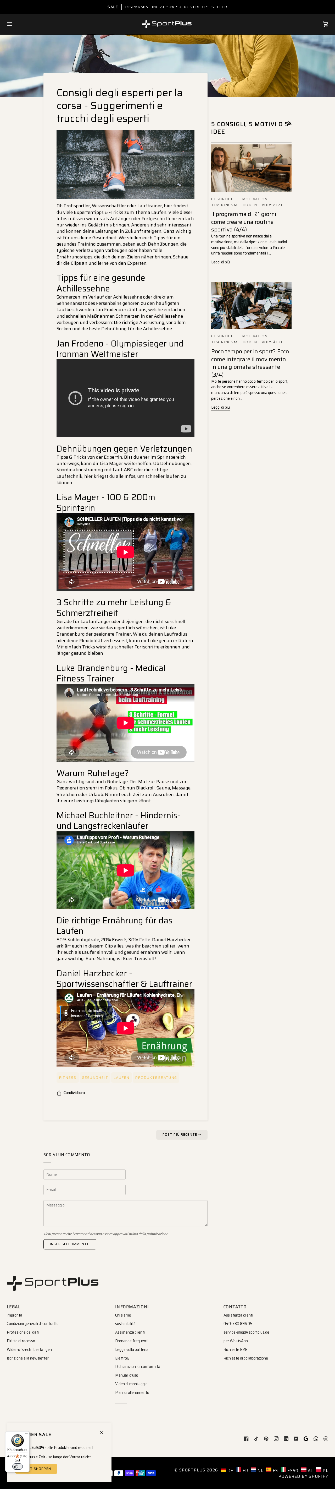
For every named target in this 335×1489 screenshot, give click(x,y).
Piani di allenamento (132, 1392)
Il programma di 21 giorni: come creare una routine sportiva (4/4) (244, 222)
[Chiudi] (103, 1430)
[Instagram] (276, 1438)
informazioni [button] (132, 1307)
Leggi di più (220, 262)
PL (324, 1471)
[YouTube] (296, 1438)
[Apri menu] (15, 24)
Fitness (67, 1077)
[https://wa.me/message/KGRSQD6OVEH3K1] (316, 1438)
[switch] (17, 1466)
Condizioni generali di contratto (33, 1323)
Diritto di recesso (21, 1341)
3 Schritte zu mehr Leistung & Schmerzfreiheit (114, 607)
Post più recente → (182, 1134)
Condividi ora (74, 1093)
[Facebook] (246, 1438)
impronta (14, 1315)
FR (244, 1471)
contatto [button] (235, 1307)
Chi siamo (123, 1315)
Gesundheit (95, 1077)
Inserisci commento (70, 1244)
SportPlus (192, 1470)
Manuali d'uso (126, 1375)
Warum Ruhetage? (93, 773)
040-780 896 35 (238, 1323)
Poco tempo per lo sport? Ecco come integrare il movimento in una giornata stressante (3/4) (250, 363)
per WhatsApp (236, 1341)
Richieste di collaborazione (246, 1358)
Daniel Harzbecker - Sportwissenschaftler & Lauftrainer (124, 978)
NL (260, 1471)
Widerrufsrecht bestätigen (29, 1349)
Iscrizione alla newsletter (28, 1358)
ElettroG (122, 1358)
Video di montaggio (131, 1384)
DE (229, 1471)
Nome (52, 1179)
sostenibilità (125, 1323)
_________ (121, 1401)
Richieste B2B (236, 1349)
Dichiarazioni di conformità (137, 1366)
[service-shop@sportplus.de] (325, 1438)
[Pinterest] (266, 1438)
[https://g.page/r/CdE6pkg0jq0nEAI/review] (306, 1438)
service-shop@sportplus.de (246, 1332)
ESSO (292, 1471)
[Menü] (26, 1434)
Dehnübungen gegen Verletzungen (125, 448)
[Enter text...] (125, 398)
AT (310, 1471)
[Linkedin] (286, 1438)
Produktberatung (156, 1077)
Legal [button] (13, 1307)
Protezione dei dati (23, 1332)
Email (52, 1195)
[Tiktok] (256, 1438)
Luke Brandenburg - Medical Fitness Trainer (111, 673)
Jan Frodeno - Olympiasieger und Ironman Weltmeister (120, 349)
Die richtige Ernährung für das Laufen (114, 926)
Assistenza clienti (130, 1332)
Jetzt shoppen (36, 1468)
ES (274, 1471)
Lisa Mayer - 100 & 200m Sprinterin (106, 502)
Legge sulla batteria (131, 1349)
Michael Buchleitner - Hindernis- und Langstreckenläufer (119, 820)
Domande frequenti (131, 1341)
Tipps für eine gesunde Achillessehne (101, 283)
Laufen (121, 1077)
